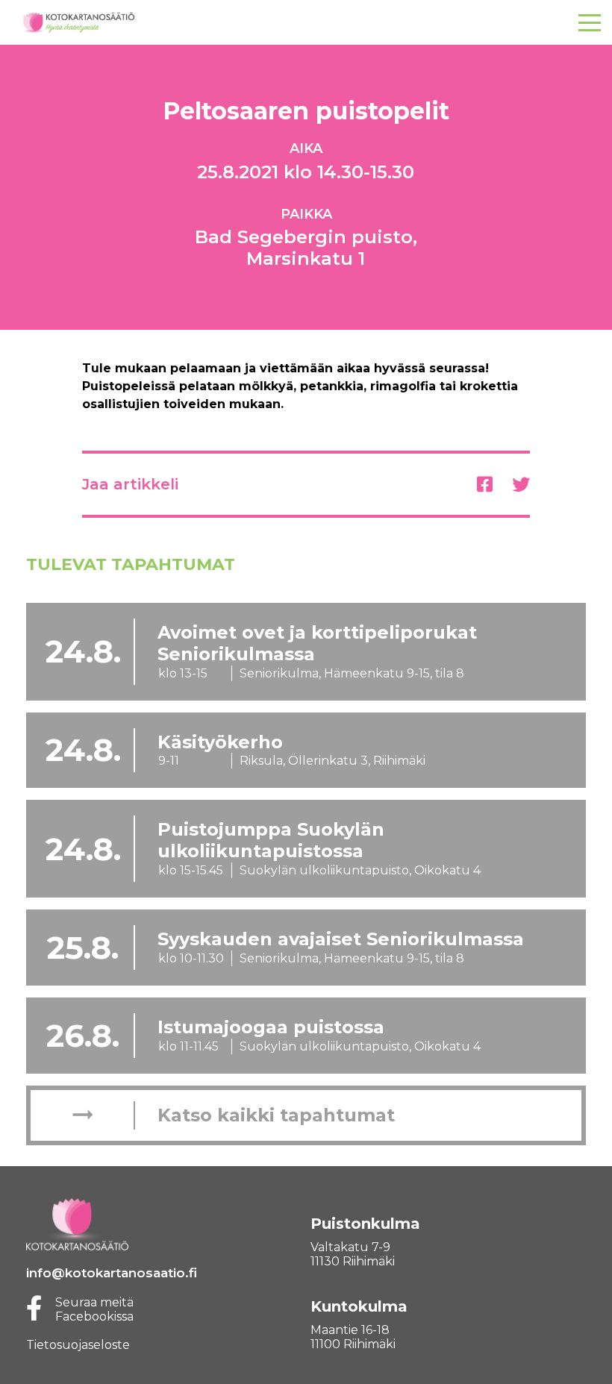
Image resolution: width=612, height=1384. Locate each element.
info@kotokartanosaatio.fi (111, 1272)
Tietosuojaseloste (78, 1345)
